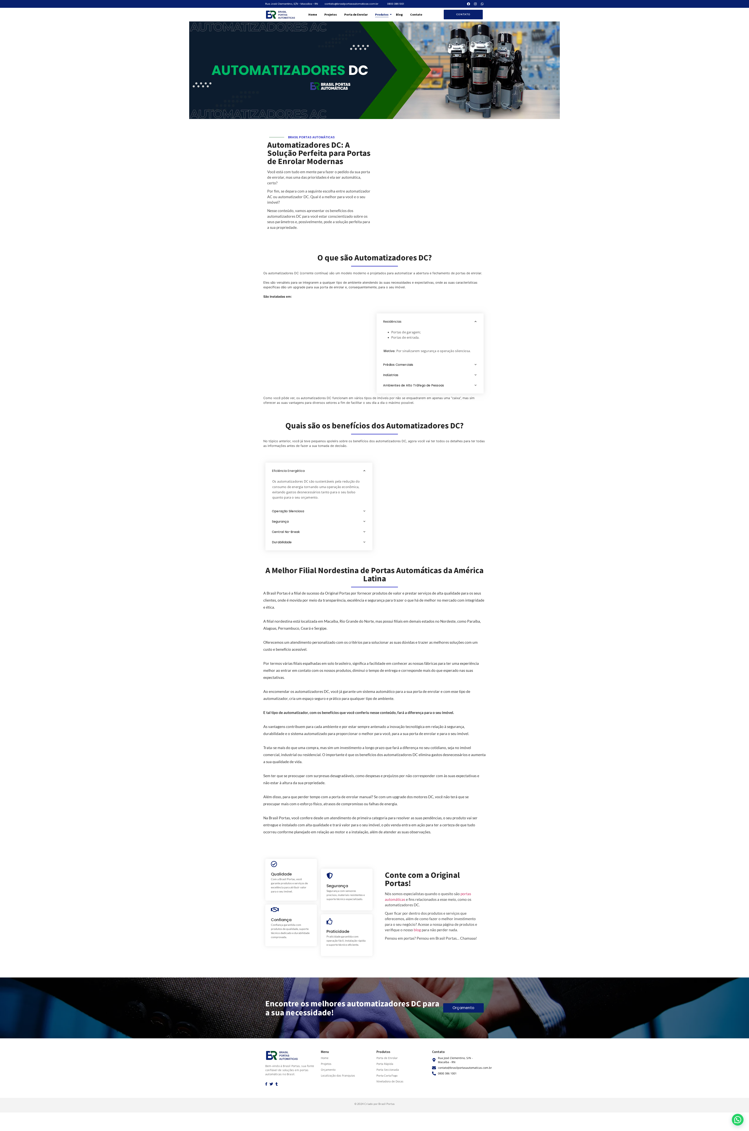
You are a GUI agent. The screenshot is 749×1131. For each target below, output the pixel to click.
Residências (392, 321)
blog (417, 930)
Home (312, 14)
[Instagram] (475, 3)
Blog (399, 14)
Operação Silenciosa (288, 511)
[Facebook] (468, 3)
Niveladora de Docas (389, 1081)
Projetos (330, 14)
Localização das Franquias (338, 1075)
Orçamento (328, 1070)
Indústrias (390, 375)
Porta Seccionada (387, 1070)
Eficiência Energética (288, 471)
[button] (430, 321)
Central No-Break (286, 532)
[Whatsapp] (482, 3)
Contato (416, 14)
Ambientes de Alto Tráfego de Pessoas (413, 385)
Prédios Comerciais (398, 364)
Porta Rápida (384, 1064)
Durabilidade (282, 542)
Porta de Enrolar (356, 14)
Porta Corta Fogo (387, 1075)
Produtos (382, 14)
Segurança (280, 521)
